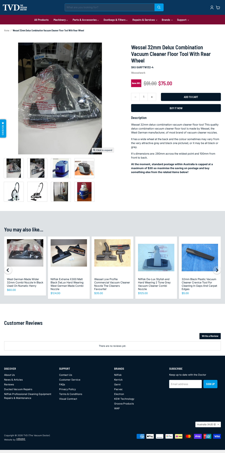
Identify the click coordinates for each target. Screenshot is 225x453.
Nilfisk (118, 374)
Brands (166, 19)
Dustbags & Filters (115, 19)
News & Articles (13, 379)
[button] (14, 168)
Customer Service (69, 379)
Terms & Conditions (70, 394)
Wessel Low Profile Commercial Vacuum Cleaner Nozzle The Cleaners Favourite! (112, 284)
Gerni (117, 384)
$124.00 (55, 293)
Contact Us (65, 374)
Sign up (210, 384)
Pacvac (118, 389)
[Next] (217, 270)
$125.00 (143, 293)
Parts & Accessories (85, 19)
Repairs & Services (143, 19)
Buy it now (176, 108)
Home (6, 30)
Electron (119, 394)
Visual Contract (68, 398)
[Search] (159, 7)
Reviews (9, 384)
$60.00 (11, 289)
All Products (41, 19)
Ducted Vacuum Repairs (18, 389)
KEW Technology (124, 398)
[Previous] (8, 270)
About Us (9, 374)
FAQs (62, 384)
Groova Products (124, 403)
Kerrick (118, 379)
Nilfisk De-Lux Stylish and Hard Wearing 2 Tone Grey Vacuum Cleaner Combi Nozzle (154, 284)
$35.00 (98, 293)
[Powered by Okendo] (19, 337)
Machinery (60, 19)
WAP (117, 408)
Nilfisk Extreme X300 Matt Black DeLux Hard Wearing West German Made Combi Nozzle (67, 284)
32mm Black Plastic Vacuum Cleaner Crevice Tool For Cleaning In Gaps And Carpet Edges (199, 284)
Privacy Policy (67, 389)
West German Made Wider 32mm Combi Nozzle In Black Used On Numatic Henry (25, 282)
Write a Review (210, 336)
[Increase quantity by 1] (152, 97)
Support (182, 19)
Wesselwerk (138, 72)
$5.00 (185, 293)
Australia (206, 424)
